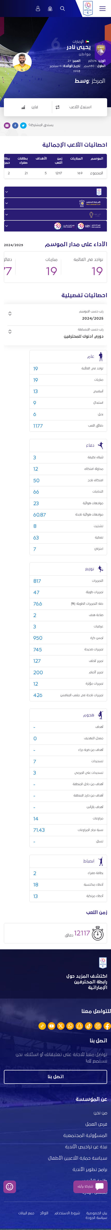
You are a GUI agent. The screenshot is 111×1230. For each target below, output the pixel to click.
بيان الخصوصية (96, 1213)
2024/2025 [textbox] (93, 318)
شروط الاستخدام (67, 1213)
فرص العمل (96, 1124)
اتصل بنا (55, 1077)
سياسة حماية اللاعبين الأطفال (77, 1158)
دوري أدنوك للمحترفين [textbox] (84, 336)
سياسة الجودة (96, 1217)
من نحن (100, 1113)
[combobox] (55, 318)
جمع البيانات (26, 1213)
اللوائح (44, 1213)
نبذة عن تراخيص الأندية (86, 1147)
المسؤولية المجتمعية (85, 1136)
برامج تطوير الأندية (90, 1170)
